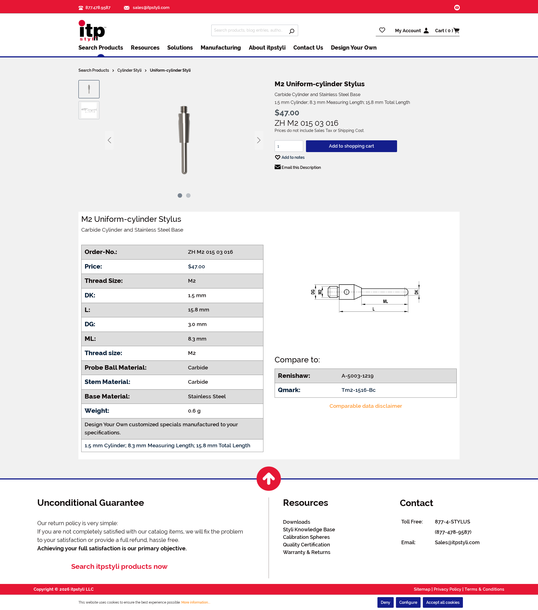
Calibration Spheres (306, 537)
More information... (195, 602)
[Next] (259, 140)
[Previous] (109, 140)
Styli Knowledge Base (309, 529)
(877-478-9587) (453, 532)
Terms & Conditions (484, 589)
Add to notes (293, 157)
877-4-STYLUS (452, 522)
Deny (385, 602)
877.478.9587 (97, 7)
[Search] (291, 30)
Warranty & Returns (306, 552)
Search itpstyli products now (119, 566)
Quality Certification (306, 545)
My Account (408, 30)
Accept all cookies (443, 602)
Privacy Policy (447, 589)
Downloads (296, 522)
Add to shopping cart (351, 146)
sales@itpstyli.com (151, 7)
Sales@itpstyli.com (457, 542)
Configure (408, 602)
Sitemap (422, 589)
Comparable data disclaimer (366, 406)
